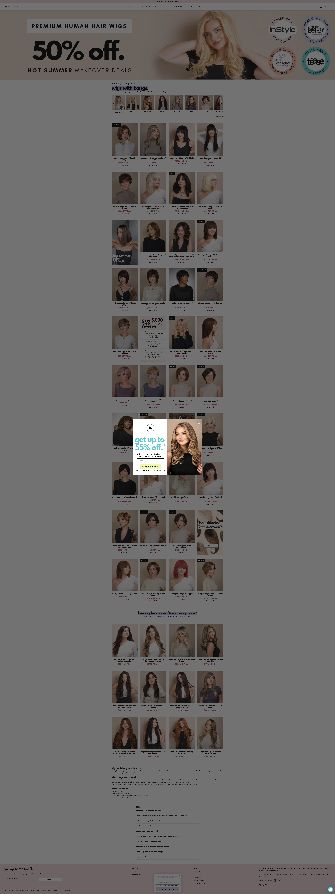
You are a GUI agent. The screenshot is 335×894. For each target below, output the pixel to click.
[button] (330, 889)
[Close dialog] (199, 421)
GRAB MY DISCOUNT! (150, 466)
